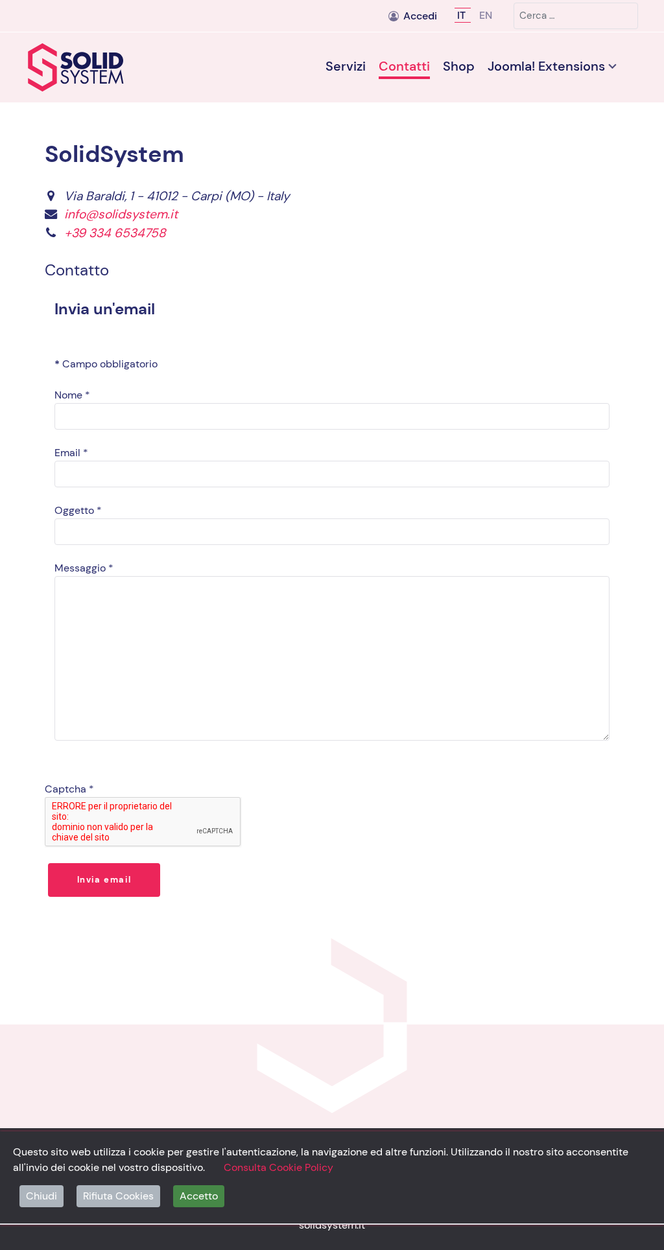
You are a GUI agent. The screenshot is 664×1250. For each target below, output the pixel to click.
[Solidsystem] (98, 67)
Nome (72, 395)
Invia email (104, 879)
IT (462, 15)
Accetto (199, 1196)
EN (485, 15)
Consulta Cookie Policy (278, 1167)
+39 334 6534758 (115, 233)
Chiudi (41, 1196)
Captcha (69, 789)
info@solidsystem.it (121, 214)
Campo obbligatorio (106, 364)
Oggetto (78, 510)
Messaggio (83, 568)
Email (71, 452)
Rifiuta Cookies (118, 1196)
